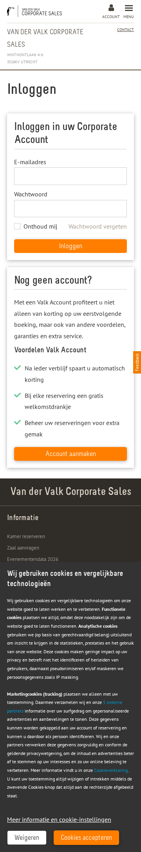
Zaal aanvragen (23, 547)
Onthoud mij (40, 226)
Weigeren (26, 838)
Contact (125, 29)
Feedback (137, 362)
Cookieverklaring (111, 770)
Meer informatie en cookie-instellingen (59, 819)
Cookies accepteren (86, 838)
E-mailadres (30, 162)
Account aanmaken (70, 454)
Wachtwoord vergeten (98, 226)
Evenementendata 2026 (32, 559)
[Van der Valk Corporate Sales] (36, 11)
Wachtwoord (30, 194)
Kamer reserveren (26, 536)
